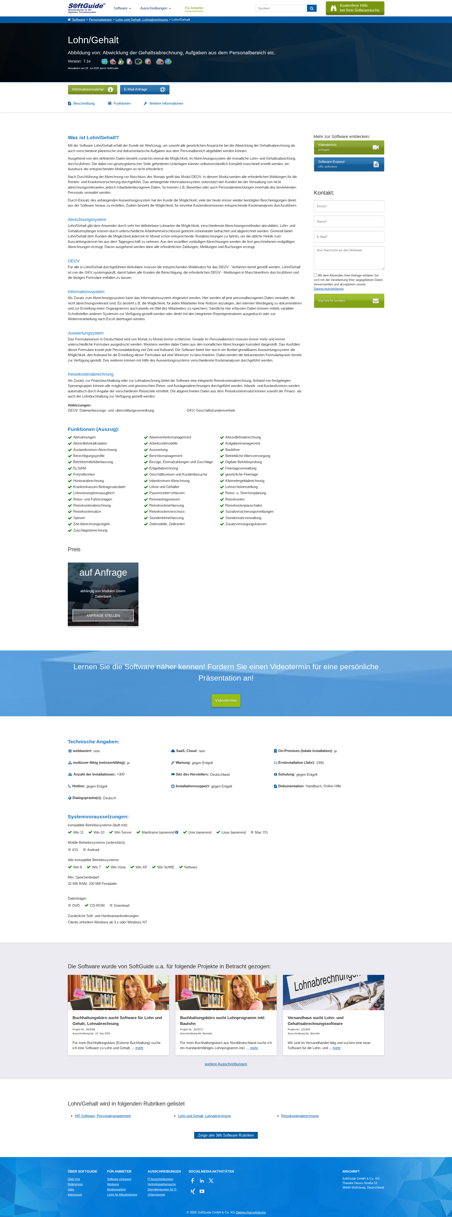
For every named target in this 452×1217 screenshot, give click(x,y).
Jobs (71, 1189)
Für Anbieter (194, 8)
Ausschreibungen (153, 8)
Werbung (113, 1184)
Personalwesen (100, 19)
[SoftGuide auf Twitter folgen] (211, 1181)
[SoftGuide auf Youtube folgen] (202, 1191)
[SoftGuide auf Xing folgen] (193, 1191)
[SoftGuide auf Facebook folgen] (193, 1181)
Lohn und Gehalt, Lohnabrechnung (142, 19)
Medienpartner (116, 1189)
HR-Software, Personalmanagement (103, 1116)
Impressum (75, 1194)
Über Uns (74, 1179)
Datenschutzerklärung (328, 289)
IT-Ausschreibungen (160, 1179)
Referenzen (75, 1184)
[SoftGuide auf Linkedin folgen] (202, 1181)
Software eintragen (119, 1179)
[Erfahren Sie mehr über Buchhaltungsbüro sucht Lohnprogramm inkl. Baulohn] (226, 1015)
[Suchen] (312, 8)
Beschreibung (84, 103)
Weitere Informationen (166, 103)
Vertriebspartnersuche (162, 1184)
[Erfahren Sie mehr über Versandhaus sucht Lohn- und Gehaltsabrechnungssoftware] (333, 1015)
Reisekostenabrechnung (300, 1116)
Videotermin (226, 700)
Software (120, 8)
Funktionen (122, 103)
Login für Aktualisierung (122, 1194)
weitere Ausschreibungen (226, 1064)
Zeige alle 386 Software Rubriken (226, 1135)
